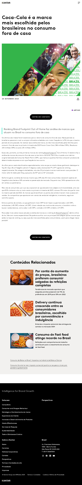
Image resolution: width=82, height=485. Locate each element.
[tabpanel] (21, 420)
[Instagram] (43, 456)
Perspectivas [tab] (47, 400)
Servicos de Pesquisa (9, 427)
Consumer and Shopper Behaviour (15, 408)
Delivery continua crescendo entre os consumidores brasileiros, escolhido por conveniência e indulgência (50, 311)
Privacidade (6, 467)
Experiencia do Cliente (10, 416)
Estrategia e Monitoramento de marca (16, 412)
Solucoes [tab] (6, 400)
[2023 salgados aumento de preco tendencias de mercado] (21, 277)
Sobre (4, 444)
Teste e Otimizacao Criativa (12, 434)
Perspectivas (6, 459)
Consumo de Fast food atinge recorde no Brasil (53, 336)
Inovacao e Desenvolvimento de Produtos (17, 419)
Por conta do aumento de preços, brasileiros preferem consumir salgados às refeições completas (51, 278)
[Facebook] (46, 456)
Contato (5, 455)
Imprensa (5, 470)
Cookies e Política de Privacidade (53, 475)
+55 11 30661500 (49, 452)
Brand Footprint (50, 153)
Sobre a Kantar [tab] (8, 440)
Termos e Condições (33, 475)
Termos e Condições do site (12, 463)
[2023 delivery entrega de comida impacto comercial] (21, 308)
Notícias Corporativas (10, 452)
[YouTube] (50, 456)
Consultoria (6, 405)
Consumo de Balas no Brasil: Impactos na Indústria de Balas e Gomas (36, 360)
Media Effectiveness (9, 423)
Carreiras (5, 448)
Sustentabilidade (8, 431)
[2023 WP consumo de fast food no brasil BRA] (21, 341)
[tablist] (41, 434)
